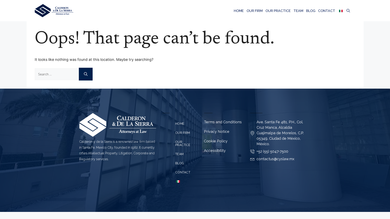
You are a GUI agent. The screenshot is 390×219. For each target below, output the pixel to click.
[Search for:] (57, 74)
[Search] (86, 74)
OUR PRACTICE (278, 11)
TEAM (298, 11)
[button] (348, 10)
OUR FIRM (255, 11)
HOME (239, 11)
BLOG (310, 11)
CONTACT (326, 11)
